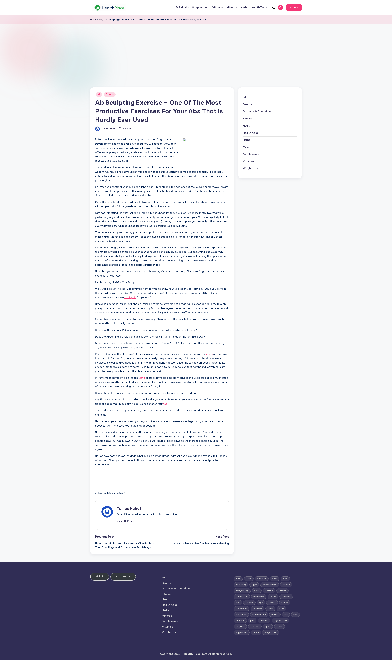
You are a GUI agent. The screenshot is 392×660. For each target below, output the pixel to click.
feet (165, 403)
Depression (258, 596)
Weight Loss (250, 168)
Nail (286, 614)
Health (247, 125)
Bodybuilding (242, 590)
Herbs (246, 140)
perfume (264, 620)
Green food (241, 608)
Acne (248, 578)
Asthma (286, 584)
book (256, 590)
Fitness (110, 94)
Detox (273, 596)
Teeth (256, 632)
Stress (279, 626)
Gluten (284, 602)
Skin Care (254, 626)
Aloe (285, 578)
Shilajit (100, 576)
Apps (254, 584)
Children (282, 590)
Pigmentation (280, 620)
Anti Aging (241, 584)
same (141, 377)
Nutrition (240, 620)
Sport (268, 626)
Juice (281, 608)
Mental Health (259, 614)
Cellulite (269, 590)
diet (238, 602)
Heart (270, 608)
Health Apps (250, 133)
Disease (249, 602)
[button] (294, 7)
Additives (261, 578)
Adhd (274, 578)
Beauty (247, 104)
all (99, 94)
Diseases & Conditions (257, 111)
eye (261, 602)
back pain (130, 297)
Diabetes (286, 596)
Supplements (251, 154)
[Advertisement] (196, 46)
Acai (238, 578)
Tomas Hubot (129, 508)
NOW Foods (123, 576)
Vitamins (248, 161)
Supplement (241, 632)
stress (209, 354)
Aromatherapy (270, 584)
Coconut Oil (242, 596)
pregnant (240, 626)
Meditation (241, 614)
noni (295, 614)
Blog (101, 19)
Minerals (248, 147)
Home (93, 19)
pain (252, 620)
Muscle (274, 614)
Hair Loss (257, 608)
